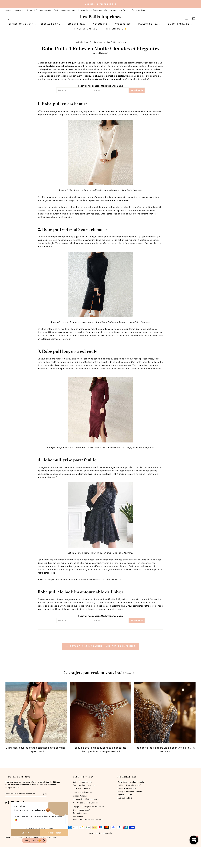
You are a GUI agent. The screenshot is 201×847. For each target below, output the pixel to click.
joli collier (147, 207)
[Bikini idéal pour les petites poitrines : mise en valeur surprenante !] (36, 712)
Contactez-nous (68, 10)
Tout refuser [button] (20, 806)
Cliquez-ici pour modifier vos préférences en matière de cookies (31, 837)
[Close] (44, 840)
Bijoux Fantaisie (179, 24)
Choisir (25, 832)
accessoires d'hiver (52, 609)
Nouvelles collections (82, 792)
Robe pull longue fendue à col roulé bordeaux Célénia (73, 447)
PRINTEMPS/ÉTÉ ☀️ (116, 29)
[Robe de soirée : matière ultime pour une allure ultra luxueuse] (165, 712)
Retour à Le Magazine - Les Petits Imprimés (102, 646)
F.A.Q (56, 10)
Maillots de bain (149, 24)
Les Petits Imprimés (83, 42)
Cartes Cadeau (138, 10)
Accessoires (123, 24)
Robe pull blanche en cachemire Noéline (79, 190)
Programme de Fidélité (119, 10)
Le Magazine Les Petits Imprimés (92, 10)
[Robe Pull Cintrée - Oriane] (100, 515)
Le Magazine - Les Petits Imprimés (109, 42)
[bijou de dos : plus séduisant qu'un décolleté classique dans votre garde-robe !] (100, 712)
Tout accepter (54, 832)
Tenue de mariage (86, 29)
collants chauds (69, 335)
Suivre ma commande (14, 10)
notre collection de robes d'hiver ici (103, 579)
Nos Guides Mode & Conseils (85, 803)
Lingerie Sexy (77, 24)
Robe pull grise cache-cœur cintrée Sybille (89, 553)
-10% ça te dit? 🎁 (32, 840)
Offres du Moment (21, 24)
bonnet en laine (115, 609)
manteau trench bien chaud (133, 335)
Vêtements (100, 24)
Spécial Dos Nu (51, 24)
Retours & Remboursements (39, 10)
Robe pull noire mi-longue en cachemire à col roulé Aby (79, 322)
